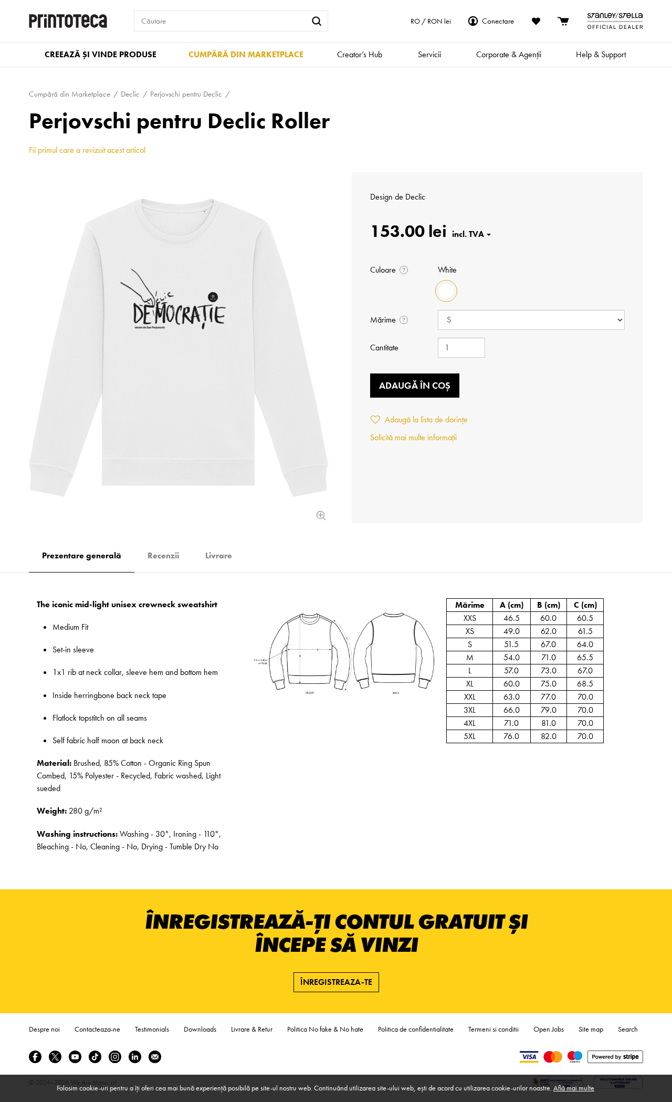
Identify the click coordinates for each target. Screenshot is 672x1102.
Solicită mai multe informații (413, 437)
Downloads (200, 1029)
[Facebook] (35, 1057)
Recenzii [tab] (163, 555)
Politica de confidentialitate (416, 1029)
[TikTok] (95, 1057)
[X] (55, 1057)
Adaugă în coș (414, 385)
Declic (415, 196)
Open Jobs (548, 1029)
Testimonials (152, 1029)
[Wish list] (536, 21)
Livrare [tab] (218, 555)
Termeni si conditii (493, 1029)
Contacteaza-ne (97, 1029)
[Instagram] (115, 1057)
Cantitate (384, 347)
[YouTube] (75, 1057)
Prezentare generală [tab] (81, 555)
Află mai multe (573, 1088)
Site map (591, 1029)
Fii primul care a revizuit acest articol (87, 149)
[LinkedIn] (135, 1057)
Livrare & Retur (251, 1029)
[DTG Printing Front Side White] (178, 347)
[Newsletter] (155, 1057)
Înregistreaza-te (336, 981)
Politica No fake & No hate (325, 1029)
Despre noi (44, 1029)
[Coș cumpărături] (563, 21)
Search (628, 1029)
